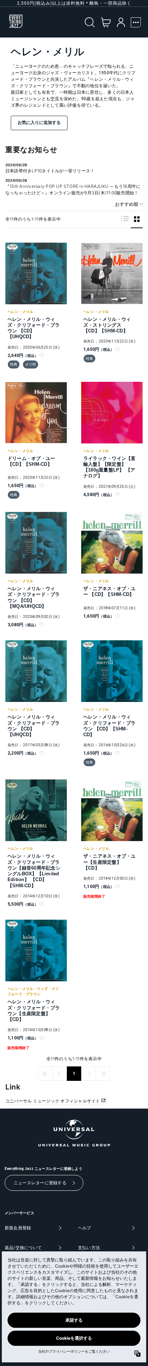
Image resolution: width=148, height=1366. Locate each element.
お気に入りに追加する (39, 122)
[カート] (106, 22)
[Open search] (90, 22)
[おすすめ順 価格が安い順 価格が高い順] (126, 204)
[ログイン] (121, 22)
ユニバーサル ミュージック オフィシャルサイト (53, 1101)
